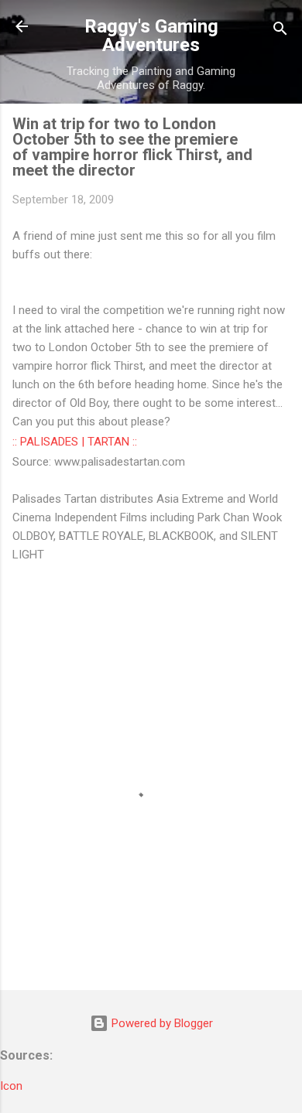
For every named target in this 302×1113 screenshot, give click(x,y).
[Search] (280, 31)
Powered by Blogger (160, 1023)
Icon (11, 1086)
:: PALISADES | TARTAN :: (74, 442)
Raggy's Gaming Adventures (151, 35)
